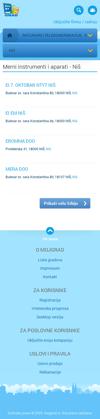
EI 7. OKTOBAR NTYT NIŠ (31, 85)
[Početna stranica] (10, 35)
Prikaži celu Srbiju (61, 203)
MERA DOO (17, 169)
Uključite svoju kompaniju (50, 340)
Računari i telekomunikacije (52, 35)
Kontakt (50, 276)
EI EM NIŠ (15, 113)
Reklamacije (50, 372)
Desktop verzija (50, 317)
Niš (12, 50)
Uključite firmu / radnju (75, 21)
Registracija (50, 300)
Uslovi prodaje (50, 363)
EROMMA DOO (20, 141)
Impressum (50, 268)
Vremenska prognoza (50, 308)
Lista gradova (50, 259)
